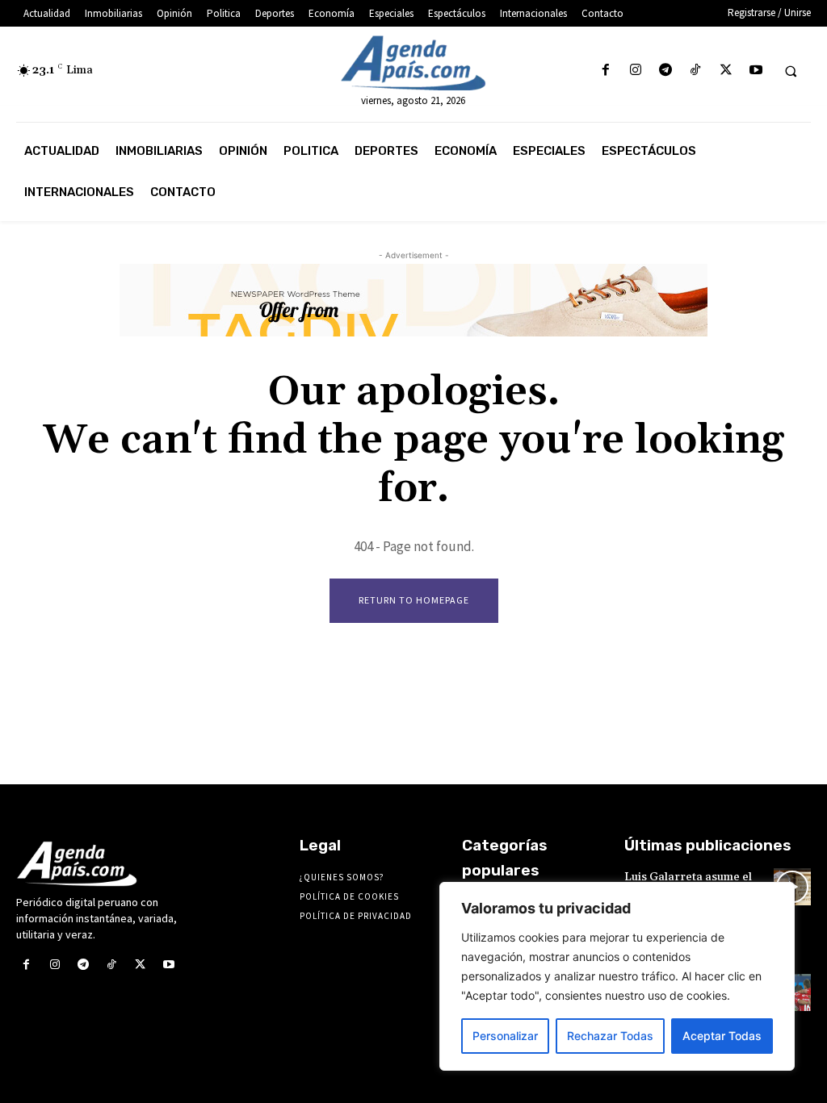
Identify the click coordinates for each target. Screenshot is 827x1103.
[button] (790, 71)
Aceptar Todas (722, 1035)
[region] (617, 976)
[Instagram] (635, 70)
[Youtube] (755, 70)
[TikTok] (696, 70)
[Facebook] (605, 70)
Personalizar (505, 1035)
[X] (726, 70)
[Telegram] (666, 70)
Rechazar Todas (610, 1035)
